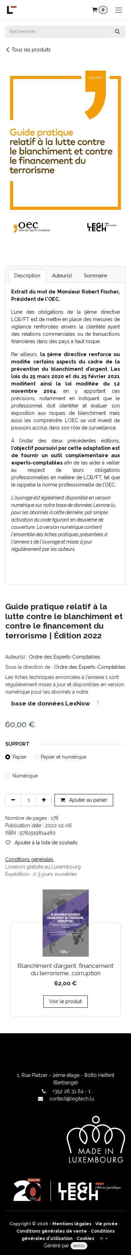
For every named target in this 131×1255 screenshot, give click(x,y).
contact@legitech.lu (71, 1098)
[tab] (27, 276)
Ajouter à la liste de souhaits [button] (45, 842)
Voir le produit (65, 1001)
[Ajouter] (44, 800)
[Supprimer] (13, 800)
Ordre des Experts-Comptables (64, 657)
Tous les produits (31, 49)
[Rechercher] (117, 32)
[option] (65, 952)
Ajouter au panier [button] (87, 800)
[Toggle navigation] (119, 10)
